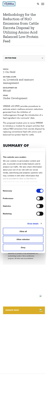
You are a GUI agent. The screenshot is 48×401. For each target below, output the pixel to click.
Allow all (23, 231)
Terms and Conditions (13, 340)
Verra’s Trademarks (12, 331)
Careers (6, 326)
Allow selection (23, 239)
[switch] (39, 198)
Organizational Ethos (13, 335)
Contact (7, 322)
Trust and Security (12, 354)
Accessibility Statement (14, 345)
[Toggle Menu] (42, 4)
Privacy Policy (9, 349)
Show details (33, 224)
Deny (23, 247)
